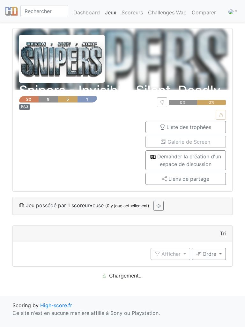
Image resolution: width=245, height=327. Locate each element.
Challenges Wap (167, 12)
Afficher (171, 254)
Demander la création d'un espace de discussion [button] (188, 160)
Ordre (209, 254)
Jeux (110, 12)
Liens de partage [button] (188, 179)
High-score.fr (56, 305)
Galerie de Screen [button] (188, 142)
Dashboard (86, 12)
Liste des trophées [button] (188, 127)
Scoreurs (132, 12)
